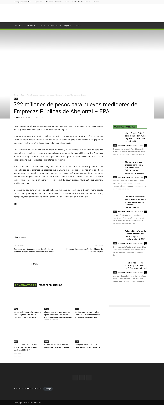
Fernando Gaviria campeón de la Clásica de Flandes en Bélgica (84, 250)
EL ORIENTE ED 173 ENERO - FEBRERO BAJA (28, 389)
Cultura (67, 2)
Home (16, 95)
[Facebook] (140, 1)
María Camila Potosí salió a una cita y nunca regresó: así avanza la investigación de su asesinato (27, 314)
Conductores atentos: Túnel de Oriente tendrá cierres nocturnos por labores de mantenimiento (87, 314)
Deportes (88, 2)
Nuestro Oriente (77, 2)
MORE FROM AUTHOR (50, 285)
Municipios (49, 2)
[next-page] (19, 355)
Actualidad (58, 2)
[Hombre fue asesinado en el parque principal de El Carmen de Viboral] (58, 333)
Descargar (48, 389)
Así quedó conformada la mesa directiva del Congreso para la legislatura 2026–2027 (26, 347)
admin (18, 117)
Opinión (96, 2)
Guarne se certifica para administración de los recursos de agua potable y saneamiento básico (34, 250)
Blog (22, 95)
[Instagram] (144, 1)
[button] (147, 25)
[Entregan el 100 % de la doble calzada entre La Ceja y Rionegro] (89, 333)
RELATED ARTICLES (25, 285)
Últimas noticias (124, 126)
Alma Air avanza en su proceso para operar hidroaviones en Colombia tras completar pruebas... (135, 167)
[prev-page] (15, 355)
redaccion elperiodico (126, 145)
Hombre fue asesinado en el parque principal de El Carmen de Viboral (136, 265)
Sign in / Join (39, 2)
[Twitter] (148, 1)
